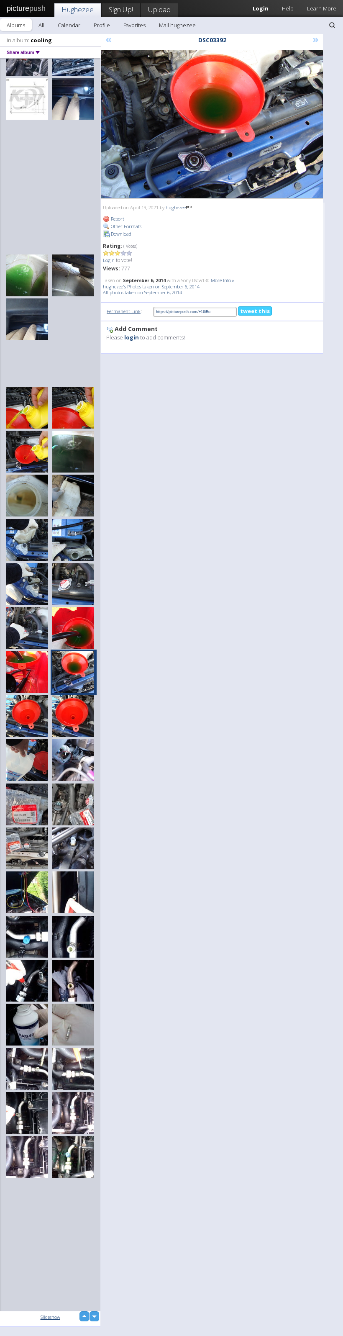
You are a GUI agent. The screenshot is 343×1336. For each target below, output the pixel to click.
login (131, 337)
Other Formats (125, 226)
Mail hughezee (177, 25)
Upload (159, 9)
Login (109, 260)
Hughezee (77, 9)
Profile (102, 25)
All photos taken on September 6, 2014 (142, 292)
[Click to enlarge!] (212, 124)
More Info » (222, 280)
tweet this (255, 311)
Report (117, 219)
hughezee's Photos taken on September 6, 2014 (151, 286)
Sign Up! (121, 9)
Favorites (134, 25)
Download (120, 234)
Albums (16, 25)
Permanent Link (124, 311)
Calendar (69, 25)
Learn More (321, 8)
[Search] (332, 25)
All (41, 25)
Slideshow (50, 1317)
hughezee (176, 207)
